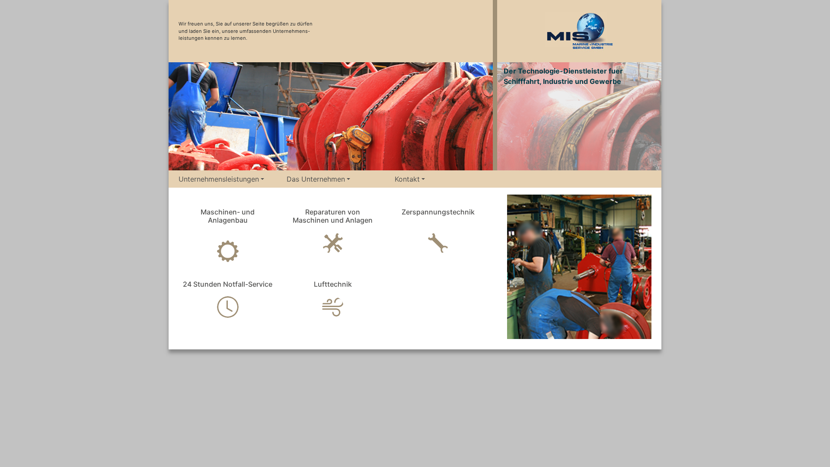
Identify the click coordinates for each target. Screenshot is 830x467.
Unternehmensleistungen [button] (219, 179)
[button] (518, 267)
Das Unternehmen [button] (316, 179)
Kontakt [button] (407, 179)
